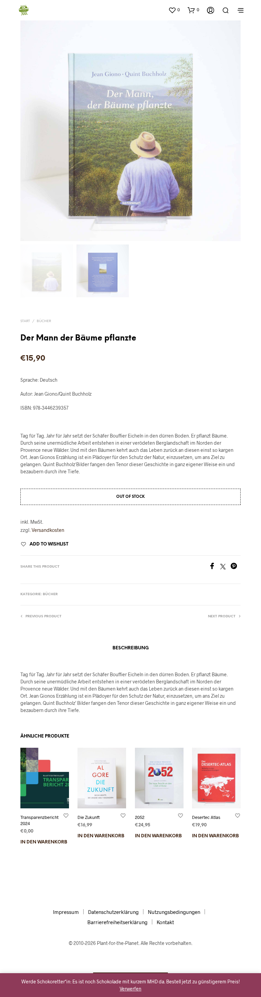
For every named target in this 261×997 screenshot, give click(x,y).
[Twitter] (225, 567)
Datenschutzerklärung (113, 912)
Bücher (44, 321)
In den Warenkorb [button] (43, 842)
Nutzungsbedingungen (174, 912)
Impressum (66, 912)
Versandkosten (48, 530)
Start (25, 321)
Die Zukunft (88, 817)
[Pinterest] (235, 567)
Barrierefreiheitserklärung (117, 922)
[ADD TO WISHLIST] (66, 815)
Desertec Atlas (206, 817)
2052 (139, 817)
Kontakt (165, 922)
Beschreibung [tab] (130, 648)
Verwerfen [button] (130, 989)
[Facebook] (214, 567)
